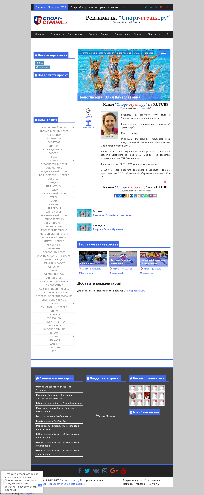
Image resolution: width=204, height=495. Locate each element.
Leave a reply (87, 273)
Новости (39, 34)
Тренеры (148, 52)
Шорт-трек (54, 347)
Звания (104, 34)
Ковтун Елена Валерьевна (68, 403)
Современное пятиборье (54, 288)
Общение (153, 34)
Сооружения (121, 34)
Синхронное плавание (54, 281)
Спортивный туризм (54, 299)
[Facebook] (80, 470)
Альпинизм (54, 134)
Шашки (54, 343)
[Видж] (147, 402)
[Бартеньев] (154, 395)
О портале (56, 34)
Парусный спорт (54, 241)
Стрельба (53, 303)
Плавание (54, 248)
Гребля (53, 197)
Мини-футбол (54, 226)
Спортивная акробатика (54, 292)
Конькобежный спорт (54, 215)
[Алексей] (161, 402)
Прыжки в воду (54, 259)
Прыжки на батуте (54, 263)
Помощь (128, 483)
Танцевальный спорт (54, 307)
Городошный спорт (54, 193)
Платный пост (153, 480)
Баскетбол (54, 142)
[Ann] (139, 388)
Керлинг (54, 204)
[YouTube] (123, 470)
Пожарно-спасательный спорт (54, 255)
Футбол (54, 332)
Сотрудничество (132, 480)
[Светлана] (154, 388)
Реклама (140, 483)
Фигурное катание (54, 329)
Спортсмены (124, 52)
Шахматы (54, 340)
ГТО (54, 351)
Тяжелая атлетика (54, 321)
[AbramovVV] (139, 402)
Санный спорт (54, 277)
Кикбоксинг (54, 208)
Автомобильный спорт (54, 131)
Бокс (54, 156)
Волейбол (54, 178)
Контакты (153, 483)
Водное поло (54, 167)
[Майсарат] (147, 395)
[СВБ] (132, 402)
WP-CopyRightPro (27, 493)
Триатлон (54, 314)
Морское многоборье (54, 230)
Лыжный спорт (53, 222)
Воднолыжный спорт (54, 171)
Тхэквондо (54, 318)
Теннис (54, 310)
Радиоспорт (54, 266)
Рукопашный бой (54, 274)
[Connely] (147, 388)
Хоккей (53, 336)
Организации (75, 34)
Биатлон (54, 145)
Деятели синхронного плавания (97, 52)
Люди (91, 34)
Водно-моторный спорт (54, 175)
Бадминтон (54, 138)
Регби (54, 270)
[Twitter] (87, 470)
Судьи (137, 52)
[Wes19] (132, 395)
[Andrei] (161, 395)
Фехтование (54, 325)
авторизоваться (135, 290)
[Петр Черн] (132, 388)
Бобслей (54, 153)
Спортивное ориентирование (54, 296)
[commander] (161, 388)
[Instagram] (104, 470)
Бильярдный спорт (54, 149)
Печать (137, 34)
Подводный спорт (54, 252)
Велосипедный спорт (54, 164)
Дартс (54, 200)
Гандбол (54, 182)
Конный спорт (54, 211)
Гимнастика (53, 186)
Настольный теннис (54, 237)
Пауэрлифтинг (54, 244)
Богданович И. (88, 263)
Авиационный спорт (53, 127)
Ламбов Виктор (63, 416)
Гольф (54, 189)
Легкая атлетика (54, 219)
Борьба (53, 160)
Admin (88, 116)
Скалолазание (54, 285)
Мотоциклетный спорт (54, 233)
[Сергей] (154, 402)
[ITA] (139, 395)
